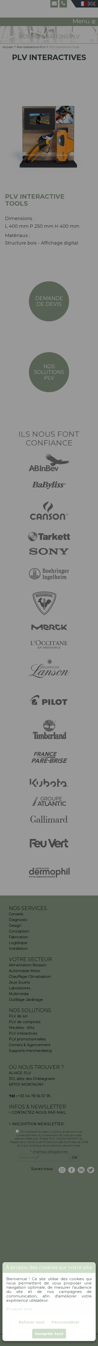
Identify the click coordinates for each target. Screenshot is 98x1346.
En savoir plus (19, 1308)
